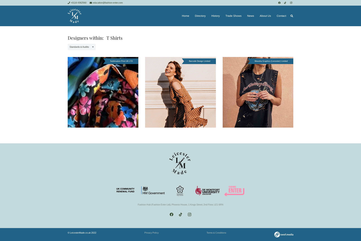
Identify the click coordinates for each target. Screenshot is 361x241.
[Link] (283, 234)
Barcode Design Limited (199, 61)
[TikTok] (285, 3)
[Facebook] (279, 3)
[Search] (292, 16)
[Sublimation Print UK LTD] (103, 92)
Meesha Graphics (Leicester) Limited (271, 61)
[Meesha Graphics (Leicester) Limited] (258, 92)
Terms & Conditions (216, 233)
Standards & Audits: (79, 47)
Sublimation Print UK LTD (121, 61)
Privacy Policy (151, 233)
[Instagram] (291, 3)
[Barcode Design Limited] (180, 92)
